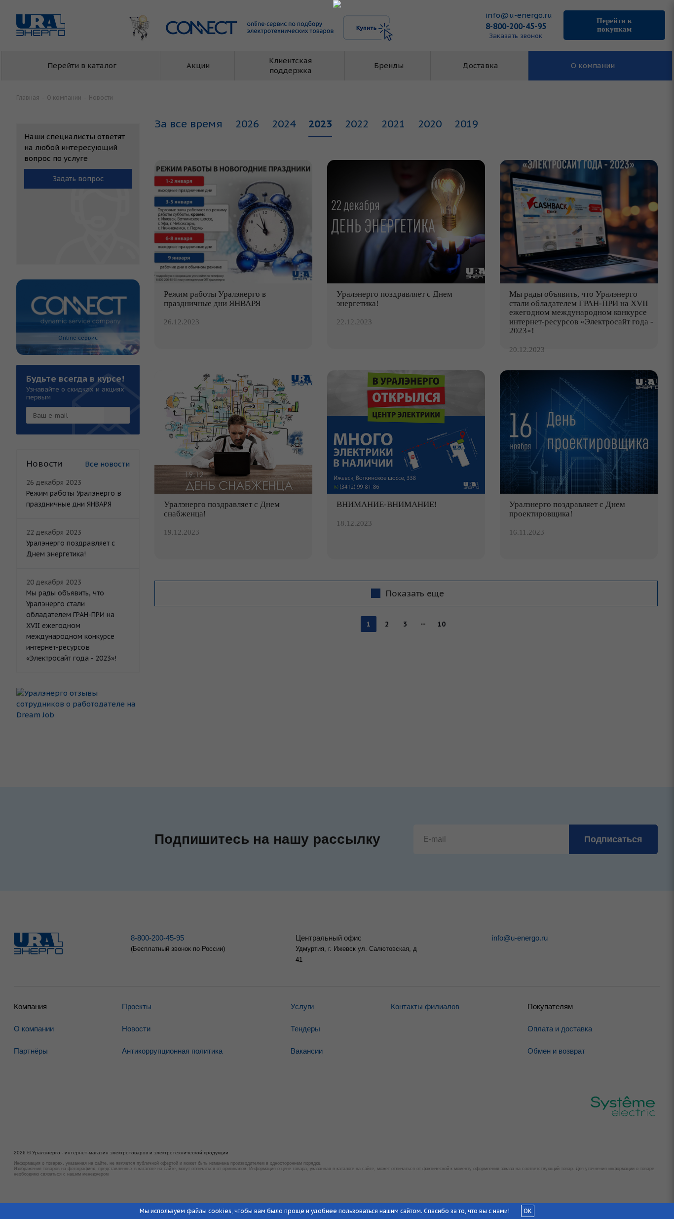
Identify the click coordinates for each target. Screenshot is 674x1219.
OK (528, 1211)
